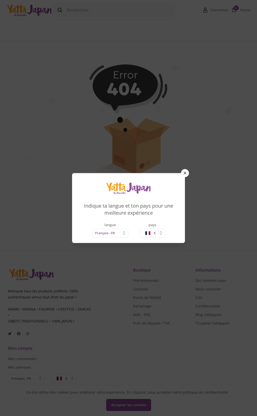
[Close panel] (185, 173)
